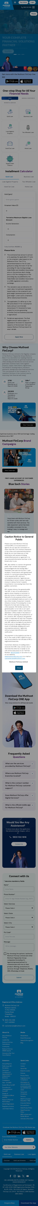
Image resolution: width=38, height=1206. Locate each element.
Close (19, 668)
